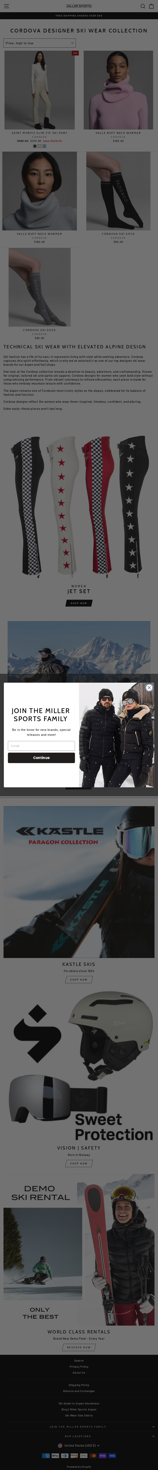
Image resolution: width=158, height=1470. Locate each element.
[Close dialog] (149, 687)
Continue (41, 757)
